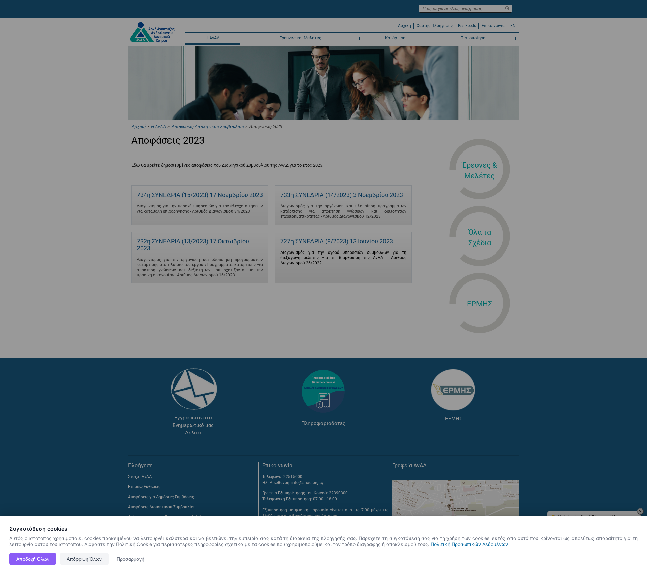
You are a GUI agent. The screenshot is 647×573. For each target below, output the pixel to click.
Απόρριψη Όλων (84, 559)
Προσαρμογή (130, 559)
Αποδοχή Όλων (32, 559)
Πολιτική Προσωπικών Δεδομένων (469, 544)
